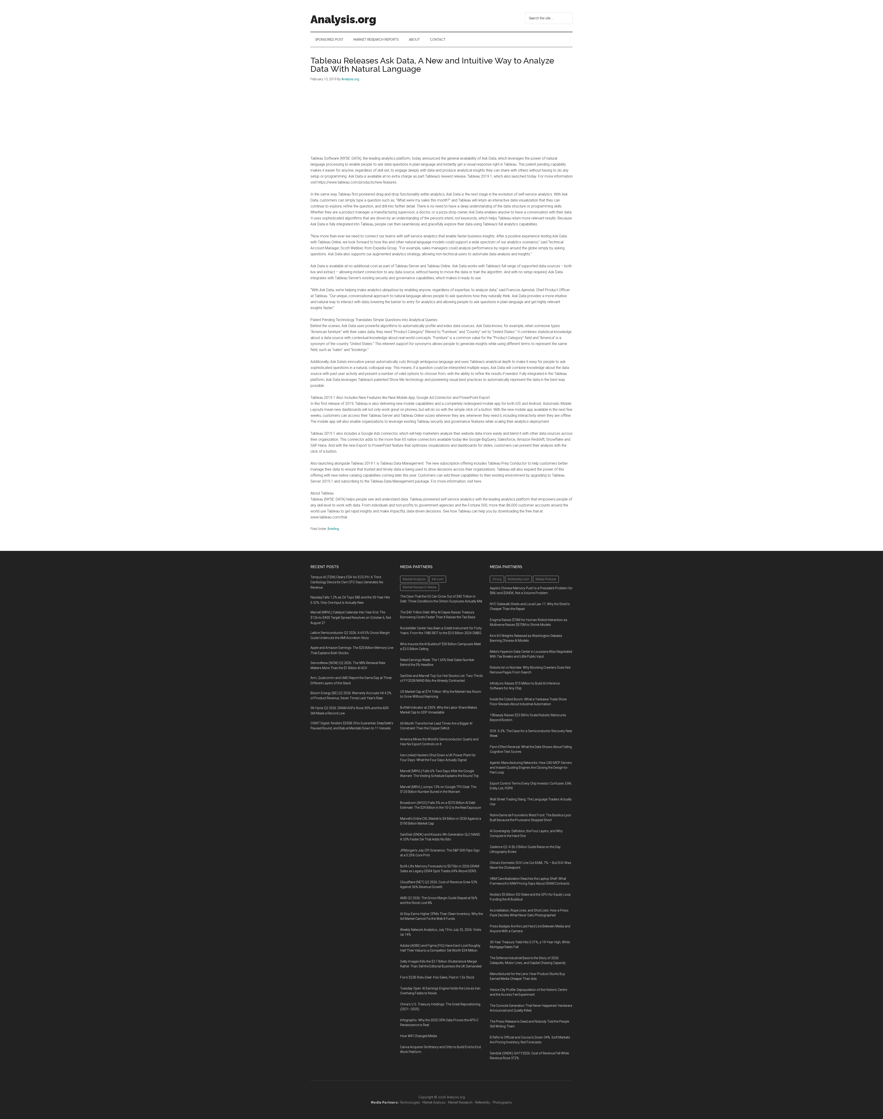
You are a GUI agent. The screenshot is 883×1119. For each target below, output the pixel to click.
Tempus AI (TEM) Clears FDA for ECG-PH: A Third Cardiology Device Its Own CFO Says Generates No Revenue (346, 582)
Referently (482, 1102)
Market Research (460, 1102)
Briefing (333, 529)
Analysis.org (343, 19)
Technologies (410, 1102)
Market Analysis (433, 1102)
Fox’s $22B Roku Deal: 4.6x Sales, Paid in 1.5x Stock (437, 977)
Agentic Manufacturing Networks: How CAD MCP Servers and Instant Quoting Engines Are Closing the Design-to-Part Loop (531, 767)
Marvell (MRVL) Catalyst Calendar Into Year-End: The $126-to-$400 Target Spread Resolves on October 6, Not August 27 (350, 617)
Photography (502, 1102)
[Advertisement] (441, 121)
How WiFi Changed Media (418, 1036)
